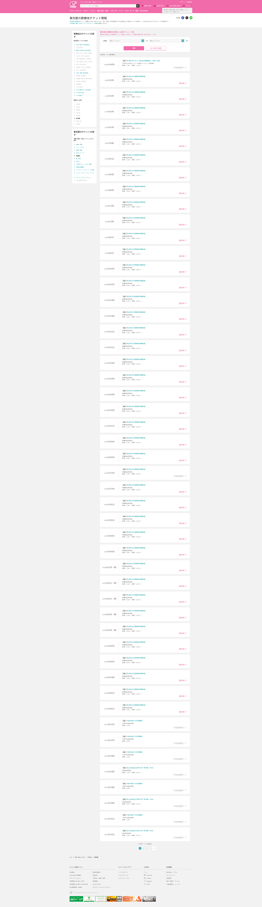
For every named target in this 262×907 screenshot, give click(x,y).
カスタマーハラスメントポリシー (102, 887)
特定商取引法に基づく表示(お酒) (79, 884)
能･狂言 (78, 159)
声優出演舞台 (80, 167)
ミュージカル (80, 147)
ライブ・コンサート (76, 11)
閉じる (191, 9)
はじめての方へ (97, 884)
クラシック (114, 11)
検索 (133, 48)
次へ (154, 848)
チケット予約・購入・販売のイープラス (91, 2)
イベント (92, 11)
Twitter (186, 17)
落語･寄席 (79, 150)
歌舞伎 (77, 21)
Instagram (149, 881)
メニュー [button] (188, 6)
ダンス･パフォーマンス (83, 177)
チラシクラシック (123, 875)
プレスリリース (170, 875)
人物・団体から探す (175, 6)
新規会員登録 (96, 872)
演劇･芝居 (79, 144)
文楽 (77, 161)
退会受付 (95, 875)
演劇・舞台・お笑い (103, 11)
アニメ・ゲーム (129, 11)
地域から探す (147, 6)
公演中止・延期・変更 (99, 878)
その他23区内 (80, 93)
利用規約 (72, 872)
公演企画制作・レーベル (173, 884)
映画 (137, 11)
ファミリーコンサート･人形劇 (85, 170)
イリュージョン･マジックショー (85, 174)
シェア (182, 17)
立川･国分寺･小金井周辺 (83, 90)
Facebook (149, 875)
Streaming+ (144, 11)
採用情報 (168, 878)
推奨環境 (95, 881)
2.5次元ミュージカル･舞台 (84, 164)
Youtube (148, 878)
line (191, 17)
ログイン (182, 2)
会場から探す (160, 6)
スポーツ (86, 11)
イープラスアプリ (123, 872)
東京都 (72, 21)
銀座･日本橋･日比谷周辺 (83, 50)
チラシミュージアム (123, 878)
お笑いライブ (80, 153)
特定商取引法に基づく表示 (77, 881)
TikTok (148, 884)
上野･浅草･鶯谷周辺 (82, 73)
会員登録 (189, 2)
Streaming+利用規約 (75, 875)
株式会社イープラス (171, 872)
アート (121, 11)
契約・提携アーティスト (173, 881)
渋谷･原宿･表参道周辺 (83, 45)
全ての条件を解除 (156, 48)
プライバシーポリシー (76, 878)
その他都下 (79, 95)
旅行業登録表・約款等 (76, 887)
